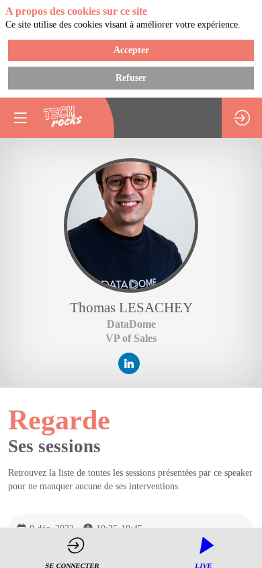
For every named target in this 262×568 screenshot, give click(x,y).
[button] (20, 118)
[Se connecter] (242, 118)
